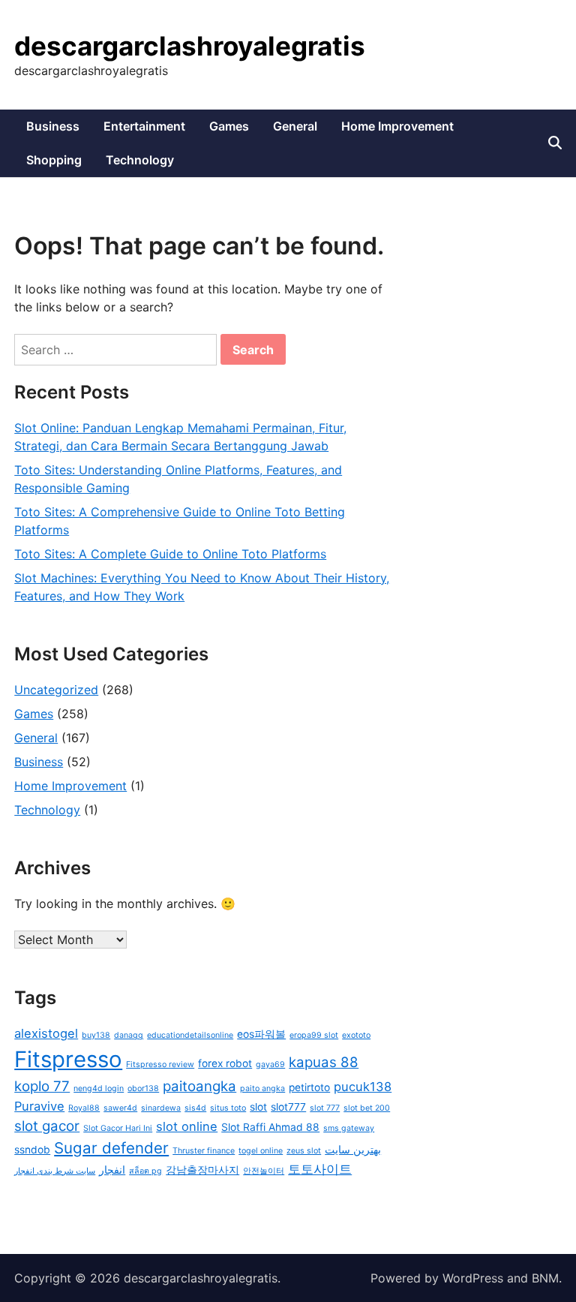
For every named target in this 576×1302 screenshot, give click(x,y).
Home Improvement (397, 126)
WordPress (472, 1277)
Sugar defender (111, 1147)
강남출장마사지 (202, 1170)
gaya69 (270, 1064)
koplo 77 (42, 1086)
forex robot (225, 1063)
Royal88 (84, 1108)
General (295, 126)
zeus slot (303, 1151)
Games (229, 126)
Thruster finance (203, 1151)
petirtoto (309, 1087)
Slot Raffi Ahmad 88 (270, 1127)
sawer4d (120, 1108)
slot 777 (325, 1108)
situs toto (228, 1108)
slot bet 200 (367, 1108)
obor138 (143, 1088)
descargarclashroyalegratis (189, 46)
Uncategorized (56, 689)
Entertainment (144, 126)
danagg (128, 1035)
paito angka (262, 1088)
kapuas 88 (323, 1062)
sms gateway (348, 1128)
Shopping (54, 159)
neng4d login (99, 1088)
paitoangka (199, 1086)
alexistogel (46, 1033)
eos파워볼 (261, 1034)
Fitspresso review (160, 1064)
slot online (187, 1126)
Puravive (39, 1106)
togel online (260, 1151)
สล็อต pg (145, 1171)
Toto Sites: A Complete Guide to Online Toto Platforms (170, 553)
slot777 (288, 1107)
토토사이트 (320, 1169)
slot (258, 1107)
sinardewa (161, 1108)
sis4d (195, 1108)
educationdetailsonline (190, 1035)
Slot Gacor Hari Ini (117, 1128)
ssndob (32, 1150)
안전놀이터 (263, 1171)
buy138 (96, 1035)
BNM (545, 1277)
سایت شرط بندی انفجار (54, 1171)
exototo (356, 1035)
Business (53, 126)
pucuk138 (363, 1086)
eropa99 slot (314, 1035)
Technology (140, 159)
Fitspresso (68, 1059)
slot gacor (47, 1126)
